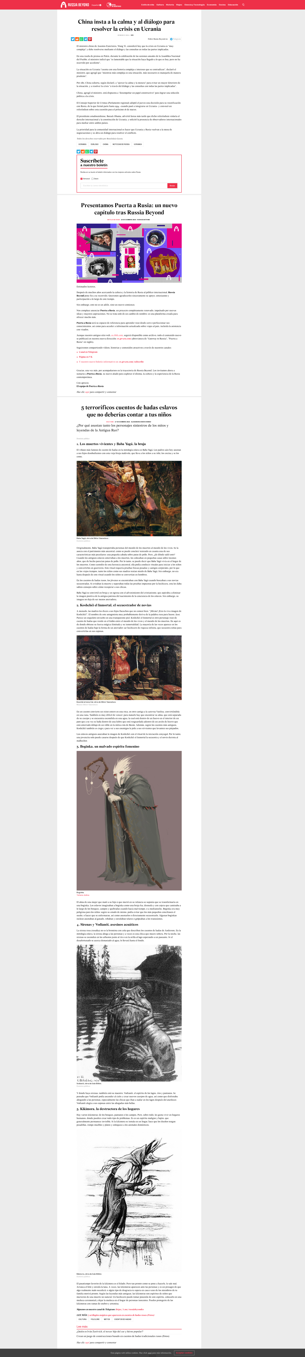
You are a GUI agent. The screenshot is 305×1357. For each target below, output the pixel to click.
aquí (87, 392)
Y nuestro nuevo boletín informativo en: (111, 362)
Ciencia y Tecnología (194, 5)
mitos (107, 1319)
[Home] (63, 5)
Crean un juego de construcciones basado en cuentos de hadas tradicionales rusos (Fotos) (123, 1336)
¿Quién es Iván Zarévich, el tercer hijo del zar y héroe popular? (110, 1331)
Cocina (222, 5)
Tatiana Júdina (83, 895)
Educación (233, 5)
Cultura (160, 5)
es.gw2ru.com (124, 339)
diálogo (94, 144)
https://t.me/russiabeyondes (130, 1309)
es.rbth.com (117, 335)
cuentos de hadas (122, 1319)
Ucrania (138, 144)
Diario (96, 179)
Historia (170, 5)
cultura (82, 1319)
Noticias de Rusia (121, 144)
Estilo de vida (147, 5)
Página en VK (85, 357)
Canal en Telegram (88, 352)
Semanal (86, 179)
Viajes (179, 5)
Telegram (177, 39)
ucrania (82, 144)
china (105, 144)
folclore (95, 1319)
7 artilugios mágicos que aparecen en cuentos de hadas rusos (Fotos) (121, 1315)
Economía (211, 5)
